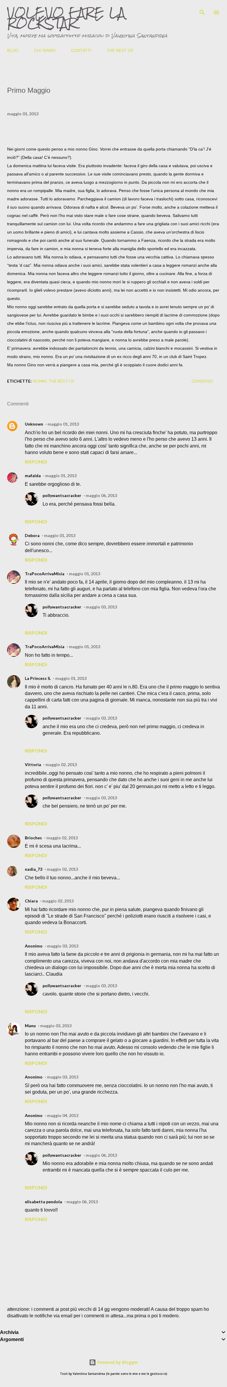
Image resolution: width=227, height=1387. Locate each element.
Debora (32, 535)
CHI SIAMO (45, 50)
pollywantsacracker (62, 495)
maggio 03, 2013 (101, 606)
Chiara (31, 900)
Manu (30, 1025)
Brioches (33, 837)
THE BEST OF (120, 50)
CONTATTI (81, 50)
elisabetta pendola (43, 1201)
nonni (40, 380)
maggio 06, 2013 (101, 495)
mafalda (33, 475)
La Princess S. (38, 678)
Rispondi (36, 461)
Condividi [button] (202, 381)
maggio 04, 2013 (62, 1115)
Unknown (34, 423)
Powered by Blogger (117, 1362)
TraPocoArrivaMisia (44, 573)
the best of (61, 380)
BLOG (13, 50)
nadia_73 (33, 869)
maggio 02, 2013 (61, 764)
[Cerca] (202, 10)
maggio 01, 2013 (63, 423)
